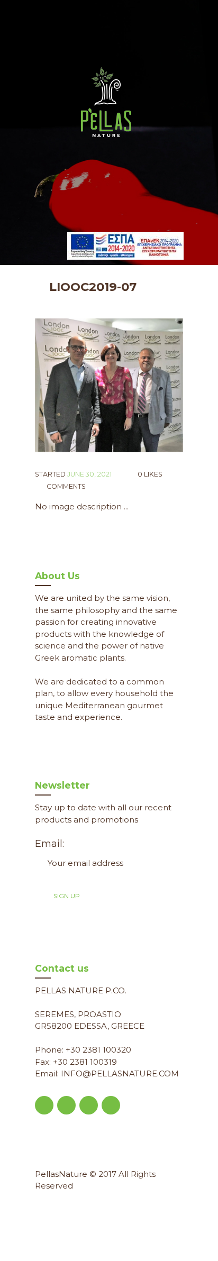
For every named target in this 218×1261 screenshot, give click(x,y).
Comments (65, 486)
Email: (49, 843)
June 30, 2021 (89, 474)
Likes (150, 474)
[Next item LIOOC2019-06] (146, 385)
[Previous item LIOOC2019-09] (72, 385)
